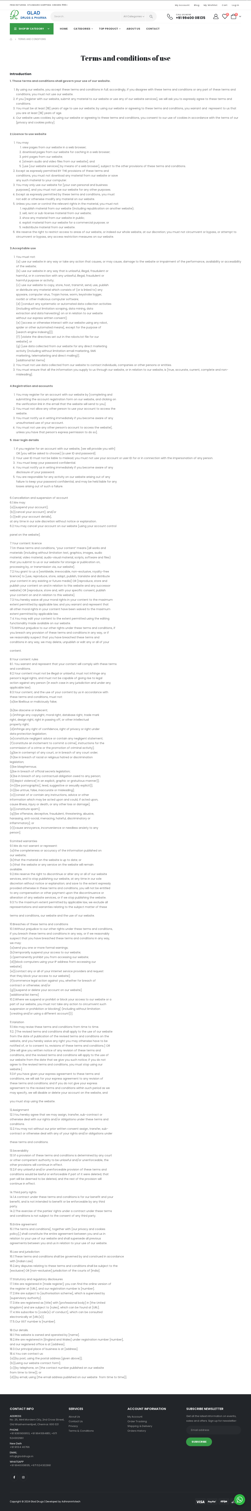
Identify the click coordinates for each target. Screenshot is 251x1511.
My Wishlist (210, 5)
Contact (152, 29)
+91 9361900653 (20, 1433)
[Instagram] (23, 1477)
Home (64, 29)
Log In (235, 5)
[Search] (151, 16)
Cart (224, 5)
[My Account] (216, 16)
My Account (182, 5)
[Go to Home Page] (11, 39)
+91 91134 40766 (20, 1447)
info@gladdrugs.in (21, 1456)
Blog (196, 5)
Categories (82, 29)
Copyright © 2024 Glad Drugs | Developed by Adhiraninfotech (45, 1501)
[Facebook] (14, 1477)
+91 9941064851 (40, 1433)
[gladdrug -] (29, 14)
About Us (133, 29)
